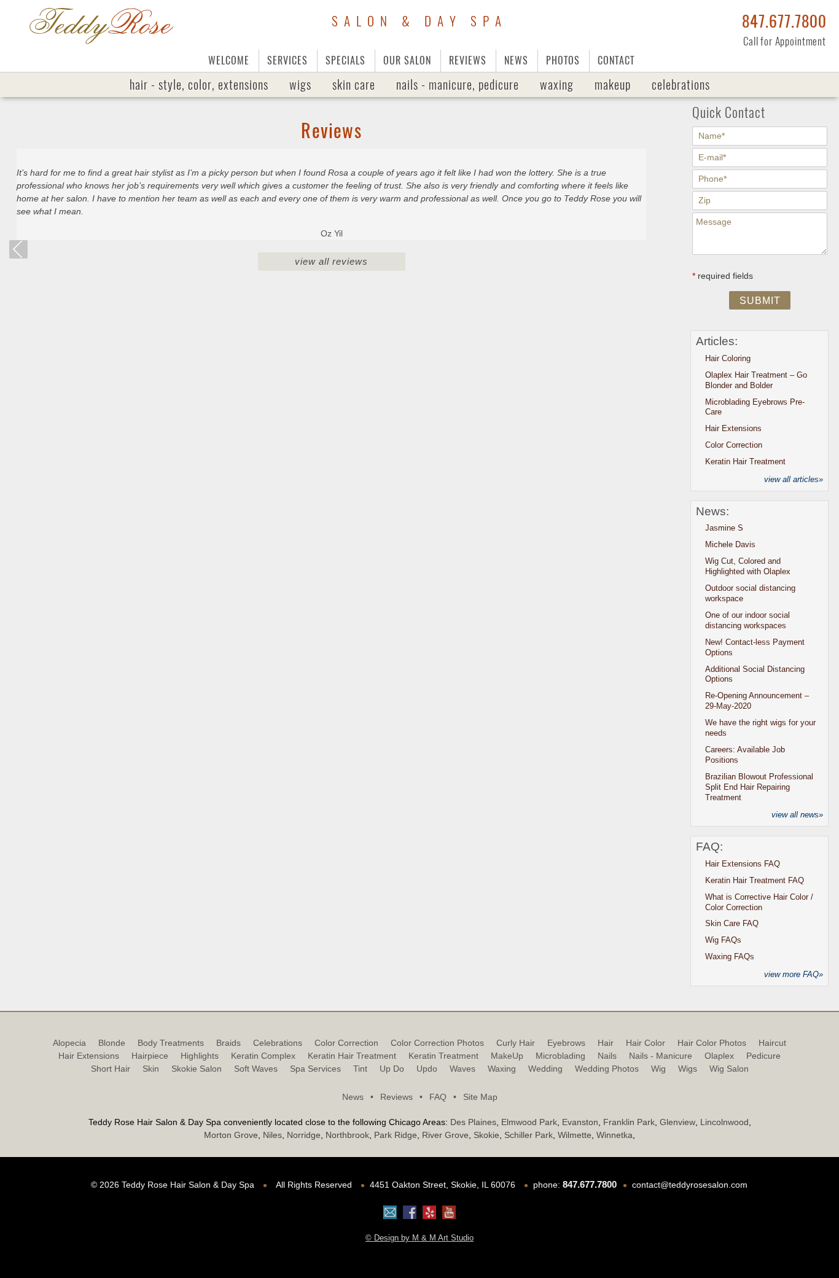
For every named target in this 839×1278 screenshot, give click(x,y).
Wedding (545, 1068)
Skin (150, 1068)
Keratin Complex (263, 1056)
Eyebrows (566, 1043)
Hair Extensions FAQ (742, 863)
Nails (457, 84)
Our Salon (407, 60)
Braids (228, 1043)
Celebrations (681, 84)
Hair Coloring (728, 358)
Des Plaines (473, 1122)
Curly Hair (515, 1043)
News (516, 60)
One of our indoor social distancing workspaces (747, 620)
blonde (111, 1043)
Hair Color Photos (711, 1043)
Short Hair (110, 1068)
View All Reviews (331, 261)
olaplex (719, 1056)
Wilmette (574, 1135)
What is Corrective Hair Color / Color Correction (759, 902)
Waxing (557, 84)
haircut (772, 1043)
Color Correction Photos (437, 1043)
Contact (616, 60)
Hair (606, 1043)
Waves (462, 1068)
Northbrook (347, 1135)
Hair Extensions (733, 428)
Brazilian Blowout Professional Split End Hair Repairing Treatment (759, 787)
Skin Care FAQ (732, 923)
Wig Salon (729, 1068)
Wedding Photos (607, 1068)
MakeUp (613, 84)
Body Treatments (171, 1043)
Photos (563, 60)
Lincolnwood (724, 1122)
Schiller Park (528, 1135)
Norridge (304, 1135)
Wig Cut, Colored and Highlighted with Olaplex (747, 566)
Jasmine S (724, 527)
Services (287, 60)
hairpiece (149, 1056)
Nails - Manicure (660, 1056)
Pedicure (763, 1056)
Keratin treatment (443, 1056)
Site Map (480, 1097)
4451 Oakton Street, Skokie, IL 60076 (442, 1185)
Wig (658, 1068)
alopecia (69, 1043)
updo (426, 1068)
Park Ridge (395, 1135)
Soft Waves (256, 1068)
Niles (272, 1135)
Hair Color (645, 1043)
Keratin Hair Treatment (745, 461)
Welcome (228, 60)
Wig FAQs (723, 940)
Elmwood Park (529, 1122)
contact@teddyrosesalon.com (689, 1185)
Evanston (580, 1122)
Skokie (486, 1135)
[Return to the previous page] (18, 249)
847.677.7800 (784, 21)
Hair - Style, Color (199, 84)
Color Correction (733, 445)
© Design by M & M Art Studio (419, 1237)
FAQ (442, 1097)
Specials (345, 60)
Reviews (467, 60)
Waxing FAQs (729, 956)
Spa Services (315, 1068)
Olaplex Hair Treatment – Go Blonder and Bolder (756, 380)
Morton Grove (231, 1135)
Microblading (560, 1056)
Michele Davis (730, 544)
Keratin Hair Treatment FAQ (754, 880)
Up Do (392, 1068)
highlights (200, 1056)
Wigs (300, 84)
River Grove (445, 1135)
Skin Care (353, 84)
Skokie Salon (196, 1068)
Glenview (677, 1122)
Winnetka (614, 1135)
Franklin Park (629, 1122)
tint (360, 1068)
